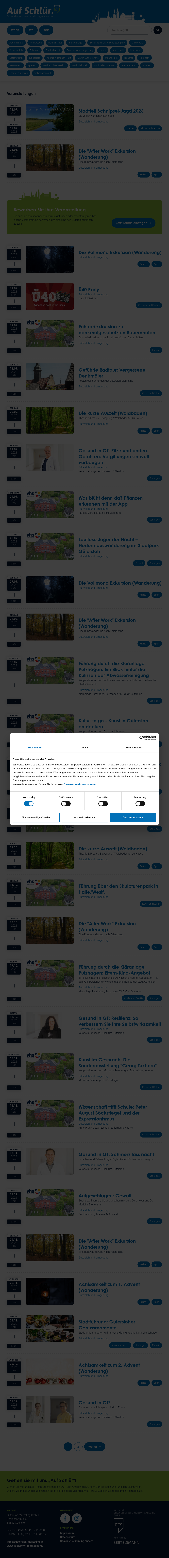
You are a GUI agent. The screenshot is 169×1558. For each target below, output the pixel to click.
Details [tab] (85, 747)
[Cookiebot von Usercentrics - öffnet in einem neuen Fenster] (141, 738)
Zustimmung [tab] (35, 747)
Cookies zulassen (133, 817)
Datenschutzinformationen (80, 784)
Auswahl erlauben (84, 817)
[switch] (66, 803)
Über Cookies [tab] (134, 747)
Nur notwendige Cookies (36, 817)
